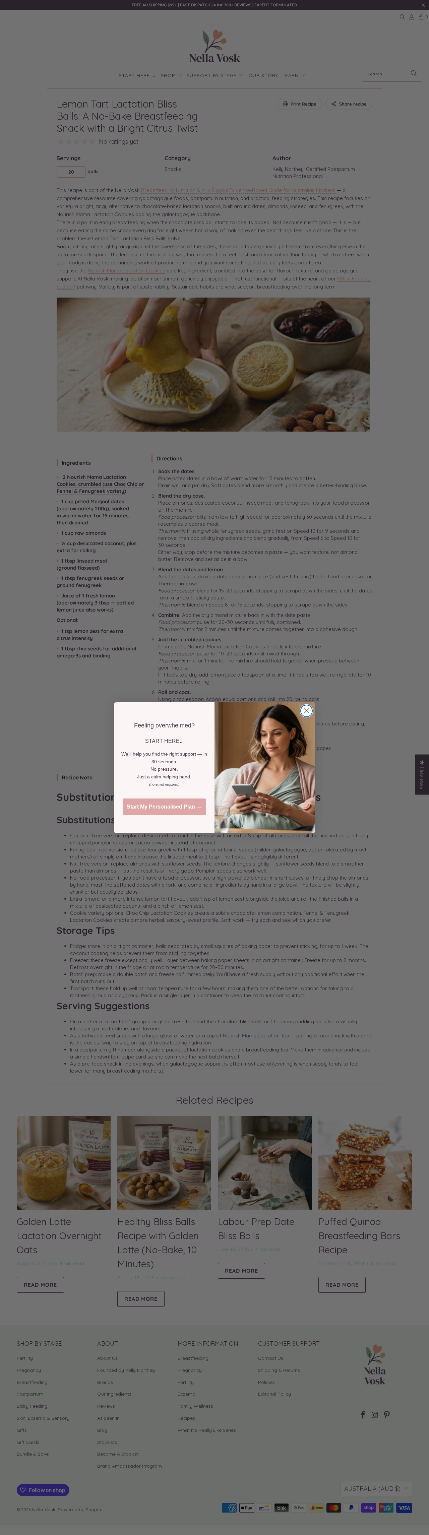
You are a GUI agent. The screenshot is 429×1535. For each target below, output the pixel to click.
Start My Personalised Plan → (164, 807)
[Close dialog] (306, 711)
